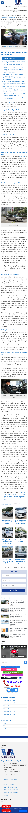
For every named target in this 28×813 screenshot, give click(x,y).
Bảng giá (6, 732)
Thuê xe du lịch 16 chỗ (9, 706)
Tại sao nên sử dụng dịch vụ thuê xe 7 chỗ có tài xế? (14, 61)
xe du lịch (22, 156)
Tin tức (5, 726)
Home (2, 10)
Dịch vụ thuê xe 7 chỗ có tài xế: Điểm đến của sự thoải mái (14, 78)
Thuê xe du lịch (6, 10)
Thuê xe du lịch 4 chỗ (9, 700)
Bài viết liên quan (9, 76)
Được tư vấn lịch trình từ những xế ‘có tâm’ (14, 67)
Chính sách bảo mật (9, 784)
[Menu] (2, 2)
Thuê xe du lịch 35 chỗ (9, 711)
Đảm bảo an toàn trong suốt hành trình (14, 69)
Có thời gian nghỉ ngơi (10, 66)
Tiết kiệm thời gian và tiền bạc (12, 71)
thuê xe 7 (11, 102)
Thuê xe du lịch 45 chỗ (9, 714)
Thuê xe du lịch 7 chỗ (13, 10)
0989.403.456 (6, 806)
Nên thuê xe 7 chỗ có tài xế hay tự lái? (13, 74)
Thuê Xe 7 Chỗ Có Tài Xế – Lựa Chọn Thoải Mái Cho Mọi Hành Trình (17, 602)
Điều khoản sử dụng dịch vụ (11, 787)
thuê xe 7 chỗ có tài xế (8, 17)
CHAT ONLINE (23, 811)
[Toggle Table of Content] (22, 59)
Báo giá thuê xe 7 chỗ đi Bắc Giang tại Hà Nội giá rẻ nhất (14, 90)
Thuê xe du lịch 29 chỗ (9, 709)
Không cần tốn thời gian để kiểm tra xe (13, 64)
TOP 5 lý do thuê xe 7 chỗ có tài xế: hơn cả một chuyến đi (14, 87)
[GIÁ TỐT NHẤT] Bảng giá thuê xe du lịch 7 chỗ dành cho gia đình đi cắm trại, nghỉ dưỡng (14, 83)
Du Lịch (6, 729)
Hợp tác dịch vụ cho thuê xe (11, 792)
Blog (5, 723)
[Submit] (25, 662)
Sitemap (6, 795)
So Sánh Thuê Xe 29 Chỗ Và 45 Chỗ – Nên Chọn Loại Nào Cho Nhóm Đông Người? (18, 622)
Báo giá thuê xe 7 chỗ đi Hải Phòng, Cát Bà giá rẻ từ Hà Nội (14, 97)
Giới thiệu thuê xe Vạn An (10, 779)
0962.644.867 (6, 811)
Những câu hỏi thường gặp (11, 789)
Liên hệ (5, 782)
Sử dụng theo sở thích (10, 72)
